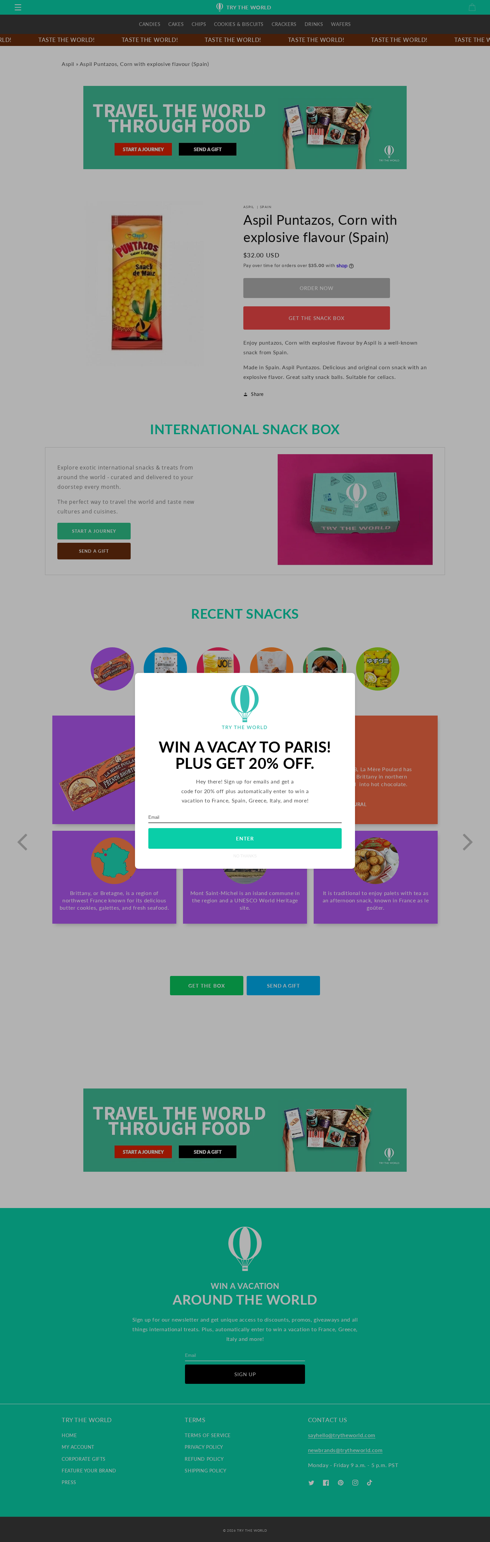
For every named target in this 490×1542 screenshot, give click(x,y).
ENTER (245, 839)
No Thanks (245, 856)
